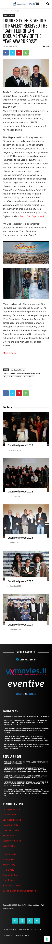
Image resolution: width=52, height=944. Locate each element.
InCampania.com (11, 809)
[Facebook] (6, 53)
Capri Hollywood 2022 (20, 581)
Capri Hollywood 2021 (20, 624)
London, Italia (9, 854)
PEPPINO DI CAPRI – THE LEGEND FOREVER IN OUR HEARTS (26, 716)
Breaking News (17, 11)
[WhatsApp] (26, 53)
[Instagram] (22, 921)
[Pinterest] (19, 53)
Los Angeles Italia (12, 819)
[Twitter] (12, 53)
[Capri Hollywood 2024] (26, 475)
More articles (9, 353)
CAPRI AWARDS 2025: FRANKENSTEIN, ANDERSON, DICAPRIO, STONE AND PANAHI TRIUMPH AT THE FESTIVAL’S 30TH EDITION (26, 730)
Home (5, 11)
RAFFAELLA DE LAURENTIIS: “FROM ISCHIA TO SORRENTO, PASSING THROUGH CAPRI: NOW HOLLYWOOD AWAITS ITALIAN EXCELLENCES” (25, 722)
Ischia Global (9, 814)
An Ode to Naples (18, 370)
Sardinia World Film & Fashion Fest (20, 890)
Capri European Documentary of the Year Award (22, 373)
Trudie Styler (29, 377)
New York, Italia (11, 830)
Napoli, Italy (9, 880)
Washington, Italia (12, 840)
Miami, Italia (9, 835)
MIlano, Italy (9, 864)
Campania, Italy (10, 875)
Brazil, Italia (9, 846)
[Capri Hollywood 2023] (26, 521)
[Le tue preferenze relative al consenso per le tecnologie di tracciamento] (47, 939)
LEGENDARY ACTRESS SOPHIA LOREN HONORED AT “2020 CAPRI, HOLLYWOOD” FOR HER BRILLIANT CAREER (25, 777)
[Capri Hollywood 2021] (26, 609)
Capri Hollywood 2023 (12, 377)
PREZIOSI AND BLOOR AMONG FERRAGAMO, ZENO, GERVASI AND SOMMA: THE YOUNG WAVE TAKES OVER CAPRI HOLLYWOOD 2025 (26, 746)
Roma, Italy (8, 869)
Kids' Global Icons (12, 885)
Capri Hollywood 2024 (20, 491)
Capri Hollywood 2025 (20, 445)
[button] (4, 4)
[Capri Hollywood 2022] (26, 566)
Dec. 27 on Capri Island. (32, 216)
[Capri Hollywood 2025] (26, 429)
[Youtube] (37, 921)
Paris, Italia (8, 859)
